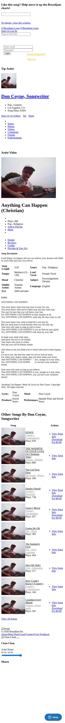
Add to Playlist (15, 226)
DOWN (29, 432)
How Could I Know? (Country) (34, 582)
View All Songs (9, 619)
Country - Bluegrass (30, 493)
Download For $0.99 (57, 441)
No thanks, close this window (16, 23)
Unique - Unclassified (31, 512)
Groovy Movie (32, 508)
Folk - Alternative (34, 568)
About (4, 634)
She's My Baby (33, 565)
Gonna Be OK (32, 528)
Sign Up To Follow (11, 116)
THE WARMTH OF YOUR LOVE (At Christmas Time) (34, 452)
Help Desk (13, 634)
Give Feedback (41, 634)
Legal (22, 634)
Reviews (12, 242)
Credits (11, 245)
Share (31, 116)
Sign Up (31, 59)
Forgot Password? (36, 54)
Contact (30, 634)
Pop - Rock (31, 531)
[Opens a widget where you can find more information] (53, 717)
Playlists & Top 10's (17, 248)
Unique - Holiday (34, 459)
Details (11, 240)
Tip (24, 116)
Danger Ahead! (33, 488)
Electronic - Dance (34, 475)
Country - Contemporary (32, 436)
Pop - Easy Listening (30, 551)
